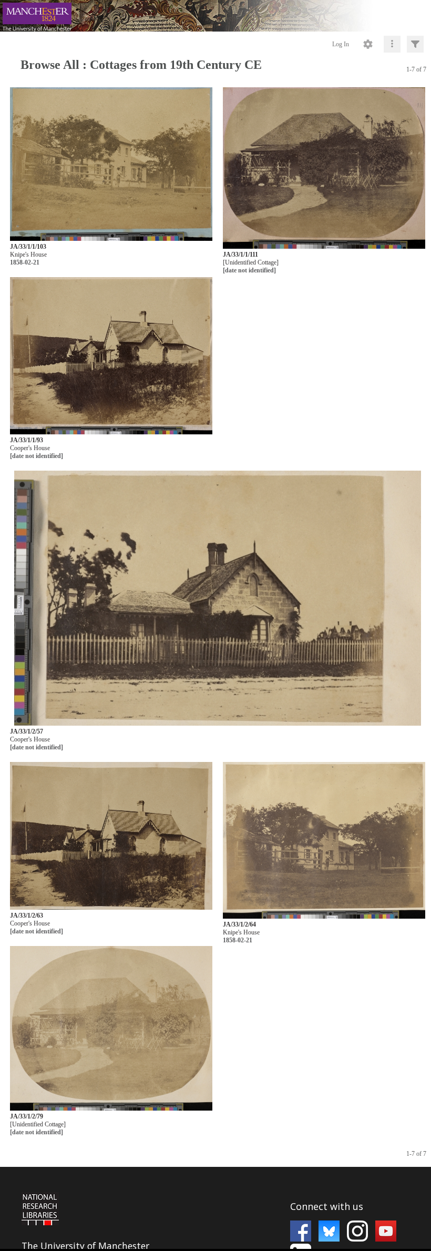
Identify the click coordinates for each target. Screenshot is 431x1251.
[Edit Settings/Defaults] (368, 44)
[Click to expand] (415, 44)
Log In (340, 44)
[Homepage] (215, 16)
